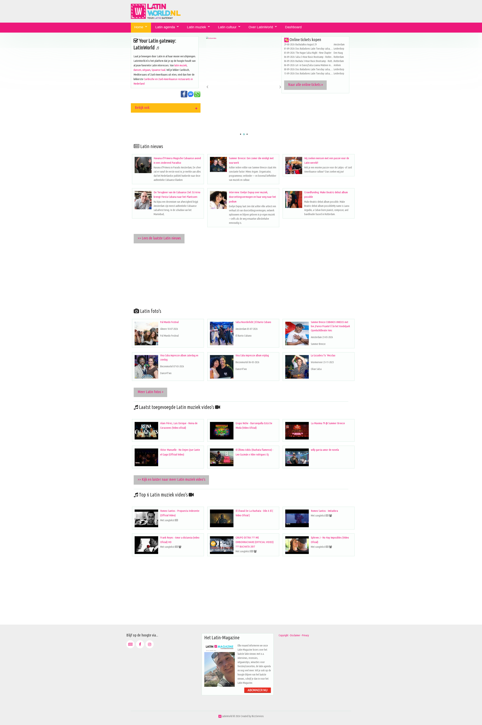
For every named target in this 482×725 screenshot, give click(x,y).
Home (138, 27)
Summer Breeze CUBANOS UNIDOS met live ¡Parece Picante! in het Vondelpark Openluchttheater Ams (330, 326)
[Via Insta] (150, 644)
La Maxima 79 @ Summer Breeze (328, 423)
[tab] (166, 108)
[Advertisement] (244, 275)
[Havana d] (143, 165)
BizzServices (258, 716)
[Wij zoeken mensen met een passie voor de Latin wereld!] (293, 165)
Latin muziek (196, 27)
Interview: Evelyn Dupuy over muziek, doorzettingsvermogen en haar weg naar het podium (252, 197)
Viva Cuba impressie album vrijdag (252, 355)
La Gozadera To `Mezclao (323, 355)
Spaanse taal (158, 69)
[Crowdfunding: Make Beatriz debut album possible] (293, 199)
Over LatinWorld (261, 27)
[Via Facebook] (140, 644)
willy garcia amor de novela (325, 449)
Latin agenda (165, 27)
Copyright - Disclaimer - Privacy (294, 635)
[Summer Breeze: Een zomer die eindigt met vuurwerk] (218, 164)
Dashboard (293, 27)
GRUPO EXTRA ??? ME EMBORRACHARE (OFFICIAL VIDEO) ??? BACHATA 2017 (255, 542)
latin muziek (180, 65)
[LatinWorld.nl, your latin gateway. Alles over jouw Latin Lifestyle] (219, 716)
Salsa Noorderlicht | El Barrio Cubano (253, 322)
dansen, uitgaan (141, 69)
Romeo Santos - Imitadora (324, 510)
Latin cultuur (227, 27)
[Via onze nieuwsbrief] (130, 644)
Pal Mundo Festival (169, 322)
